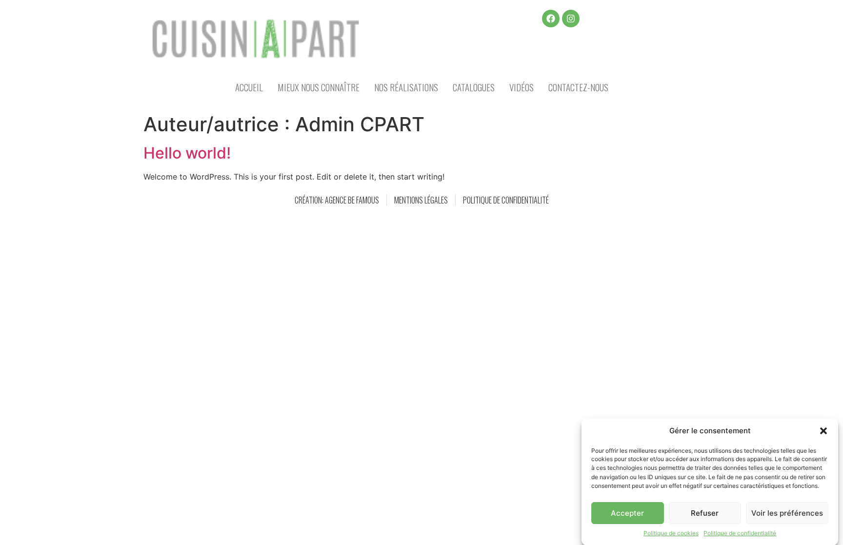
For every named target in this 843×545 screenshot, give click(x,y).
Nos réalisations (406, 87)
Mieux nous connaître (319, 87)
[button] (823, 431)
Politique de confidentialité (739, 533)
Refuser (705, 513)
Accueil (249, 87)
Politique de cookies (671, 533)
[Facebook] (551, 18)
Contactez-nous (578, 87)
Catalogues (474, 87)
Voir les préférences (787, 513)
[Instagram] (571, 18)
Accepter (627, 513)
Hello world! (187, 152)
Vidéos (521, 87)
